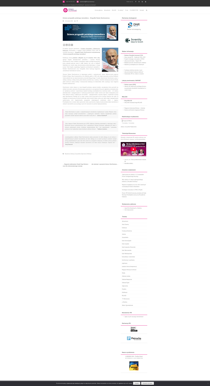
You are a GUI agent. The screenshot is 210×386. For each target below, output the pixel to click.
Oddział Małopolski (127, 279)
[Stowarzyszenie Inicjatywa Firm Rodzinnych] (70, 10)
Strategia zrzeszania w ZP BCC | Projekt (132, 190)
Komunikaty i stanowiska (128, 257)
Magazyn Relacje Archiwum (129, 269)
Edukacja (72, 153)
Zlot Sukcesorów (128, 210)
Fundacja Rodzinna (127, 231)
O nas (126, 10)
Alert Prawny (125, 224)
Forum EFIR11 (127, 121)
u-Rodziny (124, 302)
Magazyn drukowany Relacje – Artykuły (134, 108)
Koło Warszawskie (126, 250)
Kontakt (142, 10)
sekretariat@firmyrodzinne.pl (87, 1)
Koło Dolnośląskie (126, 240)
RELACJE (114, 10)
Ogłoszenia (83, 153)
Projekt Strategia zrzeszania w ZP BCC (134, 59)
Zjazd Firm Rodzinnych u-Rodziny (133, 208)
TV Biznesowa (125, 299)
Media (123, 273)
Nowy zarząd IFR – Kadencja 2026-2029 (134, 57)
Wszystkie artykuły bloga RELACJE (133, 102)
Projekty (124, 289)
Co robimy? (120, 10)
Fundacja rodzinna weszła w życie (133, 70)
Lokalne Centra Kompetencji (129, 266)
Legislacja (124, 263)
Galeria (124, 234)
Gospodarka (78, 153)
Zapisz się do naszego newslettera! (133, 316)
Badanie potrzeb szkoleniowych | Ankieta (135, 62)
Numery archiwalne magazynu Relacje (134, 110)
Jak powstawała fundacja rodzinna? (133, 72)
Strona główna (98, 10)
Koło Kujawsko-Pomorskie (128, 247)
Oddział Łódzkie (126, 276)
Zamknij (137, 383)
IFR (77, 21)
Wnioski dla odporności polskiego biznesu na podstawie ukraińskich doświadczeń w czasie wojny (135, 88)
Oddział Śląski (125, 282)
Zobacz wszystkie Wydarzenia (128, 126)
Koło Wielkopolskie (127, 253)
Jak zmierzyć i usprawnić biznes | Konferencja (105, 164)
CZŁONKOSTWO (134, 10)
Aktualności (107, 10)
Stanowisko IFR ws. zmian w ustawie (134, 74)
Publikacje (89, 153)
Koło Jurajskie (125, 244)
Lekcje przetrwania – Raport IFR (132, 61)
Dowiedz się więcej (147, 383)
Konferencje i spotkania (128, 260)
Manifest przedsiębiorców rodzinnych (134, 64)
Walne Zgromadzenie (127, 305)
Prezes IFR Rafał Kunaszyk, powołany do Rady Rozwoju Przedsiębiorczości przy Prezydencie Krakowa (134, 194)
